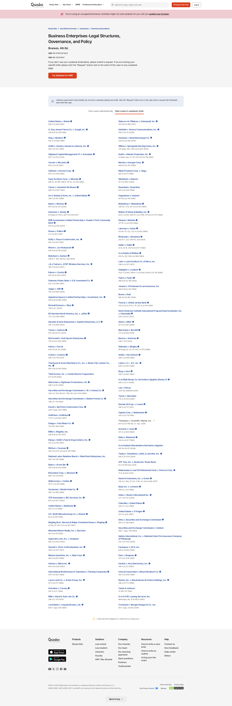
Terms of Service (165, 684)
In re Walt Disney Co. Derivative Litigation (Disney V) (142, 379)
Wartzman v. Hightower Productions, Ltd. (67, 382)
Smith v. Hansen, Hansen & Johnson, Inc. (67, 146)
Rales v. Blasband (126, 437)
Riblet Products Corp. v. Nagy (132, 171)
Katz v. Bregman (126, 555)
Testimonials (124, 666)
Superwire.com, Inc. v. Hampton (63, 539)
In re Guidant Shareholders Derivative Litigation (140, 445)
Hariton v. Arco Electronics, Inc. (133, 563)
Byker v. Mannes (56, 204)
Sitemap (163, 688)
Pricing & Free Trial (181, 5)
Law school (100, 644)
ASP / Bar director (103, 659)
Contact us (169, 644)
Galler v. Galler (125, 245)
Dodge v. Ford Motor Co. (59, 423)
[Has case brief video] (71, 121)
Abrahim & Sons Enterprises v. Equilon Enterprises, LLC (74, 322)
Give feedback (171, 648)
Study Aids (53, 5)
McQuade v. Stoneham (129, 237)
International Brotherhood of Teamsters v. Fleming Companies (77, 572)
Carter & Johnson (126, 588)
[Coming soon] (153, 421)
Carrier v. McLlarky (57, 162)
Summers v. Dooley (57, 212)
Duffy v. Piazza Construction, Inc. (64, 239)
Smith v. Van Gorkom (128, 355)
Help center (170, 652)
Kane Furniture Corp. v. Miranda (63, 179)
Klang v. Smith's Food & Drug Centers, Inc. (68, 440)
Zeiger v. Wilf (54, 289)
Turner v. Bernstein (127, 396)
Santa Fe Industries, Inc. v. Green (133, 478)
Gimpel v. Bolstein (126, 220)
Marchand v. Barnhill (128, 330)
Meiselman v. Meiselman (129, 204)
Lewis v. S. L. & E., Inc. (128, 363)
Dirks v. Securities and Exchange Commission (139, 520)
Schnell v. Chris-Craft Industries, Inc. (65, 547)
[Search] (112, 4)
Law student (101, 648)
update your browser (159, 14)
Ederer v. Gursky (56, 272)
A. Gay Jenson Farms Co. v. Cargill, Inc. (66, 129)
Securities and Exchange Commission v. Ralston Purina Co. (76, 398)
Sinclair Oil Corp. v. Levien (130, 404)
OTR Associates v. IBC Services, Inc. (65, 497)
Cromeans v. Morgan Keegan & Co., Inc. (137, 605)
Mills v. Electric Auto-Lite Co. (61, 596)
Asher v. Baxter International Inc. (133, 495)
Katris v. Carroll (55, 346)
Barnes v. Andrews (127, 338)
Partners (122, 662)
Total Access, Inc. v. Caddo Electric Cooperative (71, 374)
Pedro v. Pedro (125, 278)
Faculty (98, 655)
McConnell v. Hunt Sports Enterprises (66, 338)
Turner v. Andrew (56, 330)
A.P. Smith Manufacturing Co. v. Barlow (66, 514)
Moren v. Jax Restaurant (59, 247)
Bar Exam (67, 5)
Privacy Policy (179, 684)
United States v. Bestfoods (60, 506)
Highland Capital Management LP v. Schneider (70, 154)
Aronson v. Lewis (126, 429)
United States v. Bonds (59, 121)
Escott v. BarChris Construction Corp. (66, 407)
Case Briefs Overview (68, 29)
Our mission (124, 644)
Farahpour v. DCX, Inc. (129, 547)
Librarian (99, 652)
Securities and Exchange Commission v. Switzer (141, 528)
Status (167, 655)
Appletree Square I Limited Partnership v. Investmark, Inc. (75, 297)
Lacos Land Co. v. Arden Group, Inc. (65, 580)
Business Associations (100, 29)
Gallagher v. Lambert (128, 269)
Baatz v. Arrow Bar (57, 464)
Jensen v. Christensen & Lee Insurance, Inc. (138, 286)
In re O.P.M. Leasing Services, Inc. (134, 596)
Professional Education (92, 5)
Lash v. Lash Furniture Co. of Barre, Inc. (136, 261)
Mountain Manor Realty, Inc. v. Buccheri (67, 530)
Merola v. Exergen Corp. (129, 162)
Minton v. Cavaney (57, 448)
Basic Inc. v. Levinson (128, 486)
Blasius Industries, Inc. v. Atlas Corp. (65, 555)
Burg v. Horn (124, 371)
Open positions (125, 658)
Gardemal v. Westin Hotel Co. (62, 489)
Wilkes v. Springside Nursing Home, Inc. (137, 146)
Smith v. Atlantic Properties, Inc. (133, 154)
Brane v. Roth (124, 294)
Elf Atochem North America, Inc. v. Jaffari (67, 313)
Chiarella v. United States (130, 503)
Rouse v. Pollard (55, 231)
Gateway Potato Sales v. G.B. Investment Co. (69, 280)
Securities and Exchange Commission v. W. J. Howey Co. (75, 390)
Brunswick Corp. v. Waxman (61, 473)
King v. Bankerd (55, 138)
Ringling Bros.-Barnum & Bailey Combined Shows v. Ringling (76, 522)
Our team (122, 648)
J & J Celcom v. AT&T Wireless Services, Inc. (69, 264)
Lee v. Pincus (124, 388)
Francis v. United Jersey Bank (132, 302)
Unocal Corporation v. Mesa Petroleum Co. (138, 572)
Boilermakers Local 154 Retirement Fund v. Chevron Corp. (145, 470)
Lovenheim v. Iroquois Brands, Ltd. (64, 605)
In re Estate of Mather (128, 253)
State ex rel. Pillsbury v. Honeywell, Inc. (136, 121)
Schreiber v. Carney (57, 588)
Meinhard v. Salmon (57, 256)
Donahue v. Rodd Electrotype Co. (134, 138)
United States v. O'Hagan (130, 511)
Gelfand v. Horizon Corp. (60, 171)
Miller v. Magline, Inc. (58, 432)
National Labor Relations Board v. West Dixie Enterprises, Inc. (77, 456)
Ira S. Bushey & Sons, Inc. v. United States (67, 195)
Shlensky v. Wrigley (127, 346)
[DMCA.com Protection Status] (176, 688)
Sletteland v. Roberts (128, 179)
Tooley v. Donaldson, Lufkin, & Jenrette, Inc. (139, 453)
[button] (62, 75)
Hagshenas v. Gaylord (128, 195)
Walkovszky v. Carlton (58, 481)
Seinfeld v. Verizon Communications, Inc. (137, 129)
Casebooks (84, 29)
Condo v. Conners (56, 355)
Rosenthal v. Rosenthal (129, 187)
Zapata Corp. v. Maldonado (131, 412)
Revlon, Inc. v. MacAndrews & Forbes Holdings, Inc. (142, 580)
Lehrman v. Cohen (127, 228)
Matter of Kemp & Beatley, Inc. (132, 212)
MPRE (78, 5)
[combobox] (140, 5)
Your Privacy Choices (146, 688)
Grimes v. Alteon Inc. (58, 563)
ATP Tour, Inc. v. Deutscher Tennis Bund (137, 462)
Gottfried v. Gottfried (58, 415)
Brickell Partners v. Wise (59, 305)
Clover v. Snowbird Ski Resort (62, 187)
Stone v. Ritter (125, 322)
